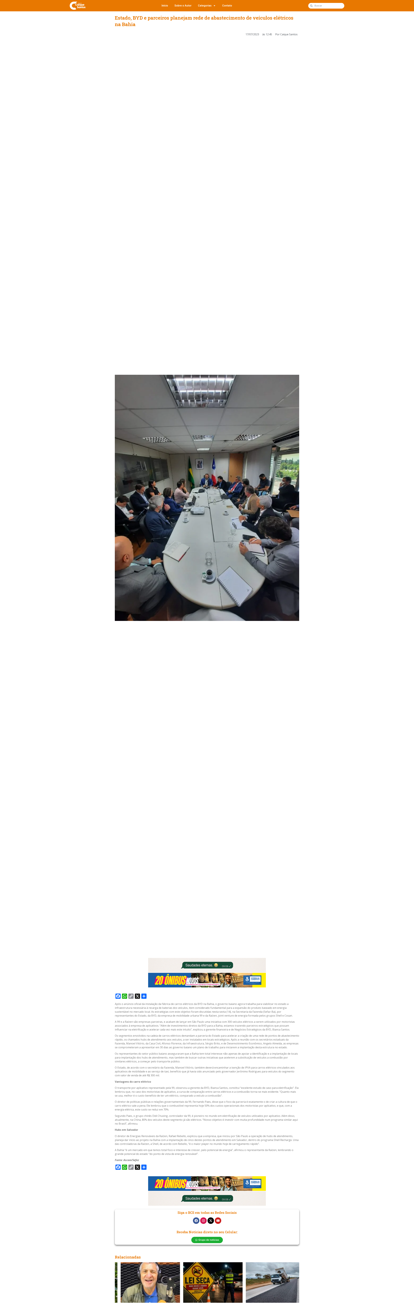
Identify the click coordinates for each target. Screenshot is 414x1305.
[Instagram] (203, 1220)
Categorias (205, 5)
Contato (227, 5)
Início (165, 5)
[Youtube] (218, 1220)
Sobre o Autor (182, 5)
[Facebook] (196, 1220)
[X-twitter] (210, 1220)
